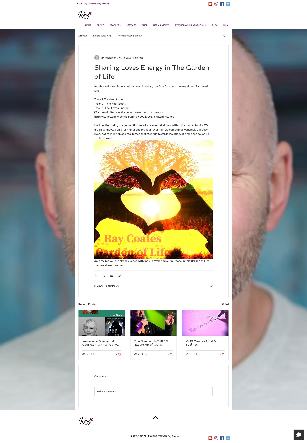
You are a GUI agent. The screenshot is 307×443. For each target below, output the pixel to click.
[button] (224, 35)
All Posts (82, 35)
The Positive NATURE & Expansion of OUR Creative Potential (151, 342)
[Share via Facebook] (95, 275)
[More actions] (211, 58)
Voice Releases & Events (129, 35)
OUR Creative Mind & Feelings (201, 342)
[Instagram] (216, 4)
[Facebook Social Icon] (222, 4)
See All (225, 303)
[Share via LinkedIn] (111, 275)
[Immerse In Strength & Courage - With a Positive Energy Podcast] (102, 323)
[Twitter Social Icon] (228, 4)
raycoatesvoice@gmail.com (96, 3)
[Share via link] (119, 275)
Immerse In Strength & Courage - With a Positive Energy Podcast (100, 342)
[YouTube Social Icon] (210, 4)
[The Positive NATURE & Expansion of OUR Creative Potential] (153, 323)
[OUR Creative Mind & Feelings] (205, 323)
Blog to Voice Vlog (102, 35)
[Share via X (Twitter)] (103, 275)
